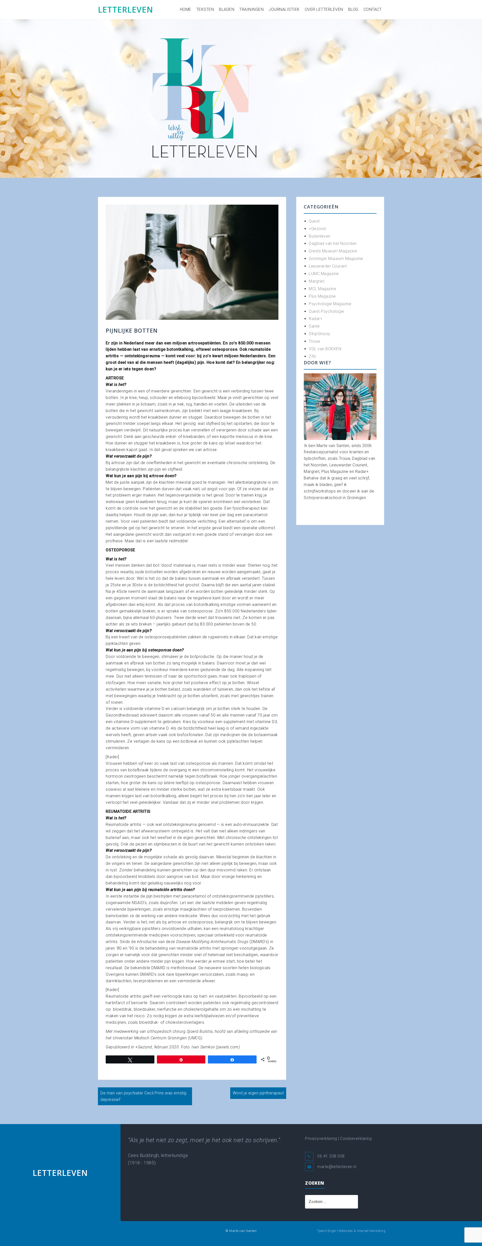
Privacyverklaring (321, 1138)
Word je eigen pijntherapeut (258, 1093)
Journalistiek (284, 9)
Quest (314, 221)
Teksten (205, 9)
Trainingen (251, 9)
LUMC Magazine (324, 273)
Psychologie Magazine (330, 303)
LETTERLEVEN (125, 9)
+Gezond (317, 228)
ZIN (312, 356)
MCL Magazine (322, 288)
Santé (314, 326)
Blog (353, 9)
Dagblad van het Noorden (333, 243)
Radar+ (315, 318)
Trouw (314, 341)
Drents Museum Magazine (333, 251)
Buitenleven (319, 236)
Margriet (316, 281)
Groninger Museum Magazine (336, 258)
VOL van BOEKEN (325, 348)
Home (185, 9)
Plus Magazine (322, 296)
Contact (373, 9)
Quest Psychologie (326, 311)
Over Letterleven (324, 9)
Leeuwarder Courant (328, 266)
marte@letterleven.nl (336, 1166)
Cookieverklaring (356, 1138)
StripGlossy (319, 333)
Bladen (226, 9)
